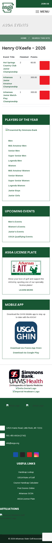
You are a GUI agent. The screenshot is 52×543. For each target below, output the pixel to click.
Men (10, 141)
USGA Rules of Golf (26, 477)
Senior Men (14, 150)
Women (12, 165)
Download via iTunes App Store (26, 348)
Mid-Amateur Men (17, 146)
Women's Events (16, 226)
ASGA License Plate (26, 499)
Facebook (15, 454)
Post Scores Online (26, 488)
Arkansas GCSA (26, 493)
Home (23, 38)
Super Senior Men (17, 155)
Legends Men (15, 160)
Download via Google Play (26, 352)
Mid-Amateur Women (19, 170)
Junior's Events (16, 231)
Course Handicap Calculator (26, 483)
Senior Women (15, 175)
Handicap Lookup (26, 472)
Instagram (36, 454)
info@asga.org (12, 443)
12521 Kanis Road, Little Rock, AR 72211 (24, 428)
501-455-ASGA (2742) (16, 435)
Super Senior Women (19, 180)
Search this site (41, 38)
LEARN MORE (26, 290)
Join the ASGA (45, 4)
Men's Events (15, 221)
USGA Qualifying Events (20, 236)
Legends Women (16, 185)
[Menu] (42, 11)
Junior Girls (14, 195)
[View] (45, 65)
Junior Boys (14, 190)
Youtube (29, 454)
